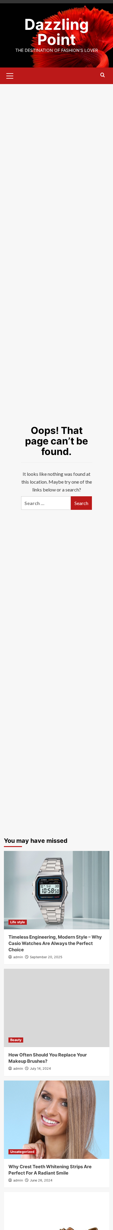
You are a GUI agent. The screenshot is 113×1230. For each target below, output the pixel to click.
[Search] (102, 75)
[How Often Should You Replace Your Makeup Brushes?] (56, 1008)
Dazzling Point (56, 32)
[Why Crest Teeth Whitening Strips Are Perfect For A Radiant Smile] (56, 1120)
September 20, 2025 (46, 957)
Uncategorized (22, 1152)
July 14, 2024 (40, 1068)
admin (18, 957)
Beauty (15, 1040)
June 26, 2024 (41, 1180)
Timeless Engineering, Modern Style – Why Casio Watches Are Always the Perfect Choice (55, 943)
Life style (17, 922)
